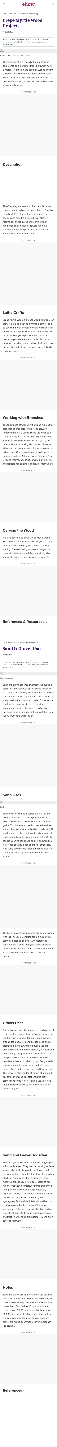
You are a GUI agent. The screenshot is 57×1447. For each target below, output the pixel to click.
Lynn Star (8, 654)
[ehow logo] (28, 4)
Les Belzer (9, 32)
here (11, 44)
